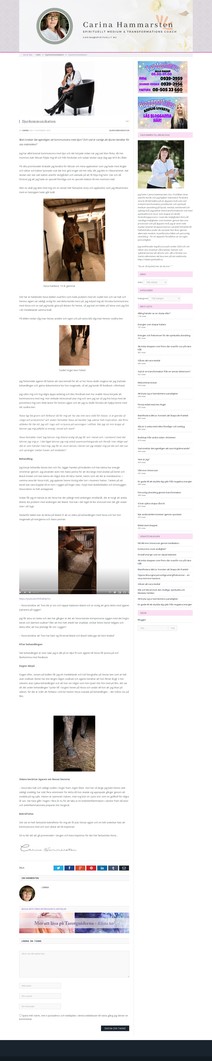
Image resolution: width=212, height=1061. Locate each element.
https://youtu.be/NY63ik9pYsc (35, 598)
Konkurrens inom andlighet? (152, 548)
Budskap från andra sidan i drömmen (157, 437)
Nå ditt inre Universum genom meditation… (159, 543)
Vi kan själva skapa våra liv (151, 503)
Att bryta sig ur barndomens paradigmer (158, 393)
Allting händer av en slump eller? (154, 313)
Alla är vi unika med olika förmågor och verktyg (161, 426)
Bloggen (142, 619)
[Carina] (106, 25)
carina (25, 130)
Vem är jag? (143, 459)
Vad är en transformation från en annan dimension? (164, 371)
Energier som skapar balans (152, 324)
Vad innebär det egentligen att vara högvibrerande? (164, 448)
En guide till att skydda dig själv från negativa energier (165, 481)
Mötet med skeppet (147, 525)
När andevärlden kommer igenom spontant (159, 514)
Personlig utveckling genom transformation (159, 492)
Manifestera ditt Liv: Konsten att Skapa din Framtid (163, 415)
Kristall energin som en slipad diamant (157, 554)
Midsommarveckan (147, 382)
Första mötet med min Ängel (152, 404)
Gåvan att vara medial (149, 360)
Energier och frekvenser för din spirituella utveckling (164, 335)
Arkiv (140, 282)
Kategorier (143, 298)
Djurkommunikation (119, 130)
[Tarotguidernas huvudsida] (74, 932)
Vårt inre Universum (148, 470)
